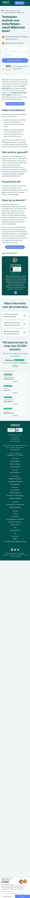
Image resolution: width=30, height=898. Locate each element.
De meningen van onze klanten (15, 519)
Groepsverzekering (15, 498)
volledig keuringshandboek (10, 174)
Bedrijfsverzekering (15, 507)
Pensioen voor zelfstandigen (15, 495)
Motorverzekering (15, 464)
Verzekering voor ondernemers (15, 504)
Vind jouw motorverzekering (15, 104)
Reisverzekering (15, 484)
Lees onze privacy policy (7, 891)
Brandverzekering (15, 472)
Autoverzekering (15, 461)
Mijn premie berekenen (15, 60)
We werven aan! (15, 530)
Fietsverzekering (15, 467)
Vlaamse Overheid (16, 171)
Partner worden (15, 525)
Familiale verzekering (15, 478)
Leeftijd (6, 49)
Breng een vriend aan (15, 522)
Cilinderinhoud (8, 54)
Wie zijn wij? (15, 516)
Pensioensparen (15, 490)
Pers (15, 527)
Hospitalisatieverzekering (15, 481)
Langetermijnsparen (15, 492)
